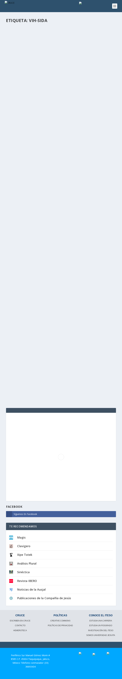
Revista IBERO (27, 581)
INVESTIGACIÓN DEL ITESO (100, 630)
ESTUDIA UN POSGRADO (100, 625)
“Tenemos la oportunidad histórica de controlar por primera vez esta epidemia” (58, 104)
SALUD (47, 357)
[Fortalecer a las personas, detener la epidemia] (60, 188)
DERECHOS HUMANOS (54, 234)
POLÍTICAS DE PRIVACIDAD (60, 625)
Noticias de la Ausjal (31, 589)
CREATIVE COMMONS (60, 621)
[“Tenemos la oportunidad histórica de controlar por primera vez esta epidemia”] (60, 61)
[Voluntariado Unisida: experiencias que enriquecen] (60, 314)
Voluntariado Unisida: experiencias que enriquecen (47, 352)
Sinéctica (23, 572)
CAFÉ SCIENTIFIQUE (51, 110)
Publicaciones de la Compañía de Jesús (44, 598)
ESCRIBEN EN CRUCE (20, 621)
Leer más (16, 142)
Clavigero (23, 546)
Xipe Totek (24, 555)
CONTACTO (20, 625)
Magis (21, 537)
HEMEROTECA (20, 630)
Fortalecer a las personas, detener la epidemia (43, 229)
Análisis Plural (27, 563)
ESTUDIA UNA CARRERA (100, 621)
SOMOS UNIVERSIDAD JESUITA (100, 635)
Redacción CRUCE (21, 110)
